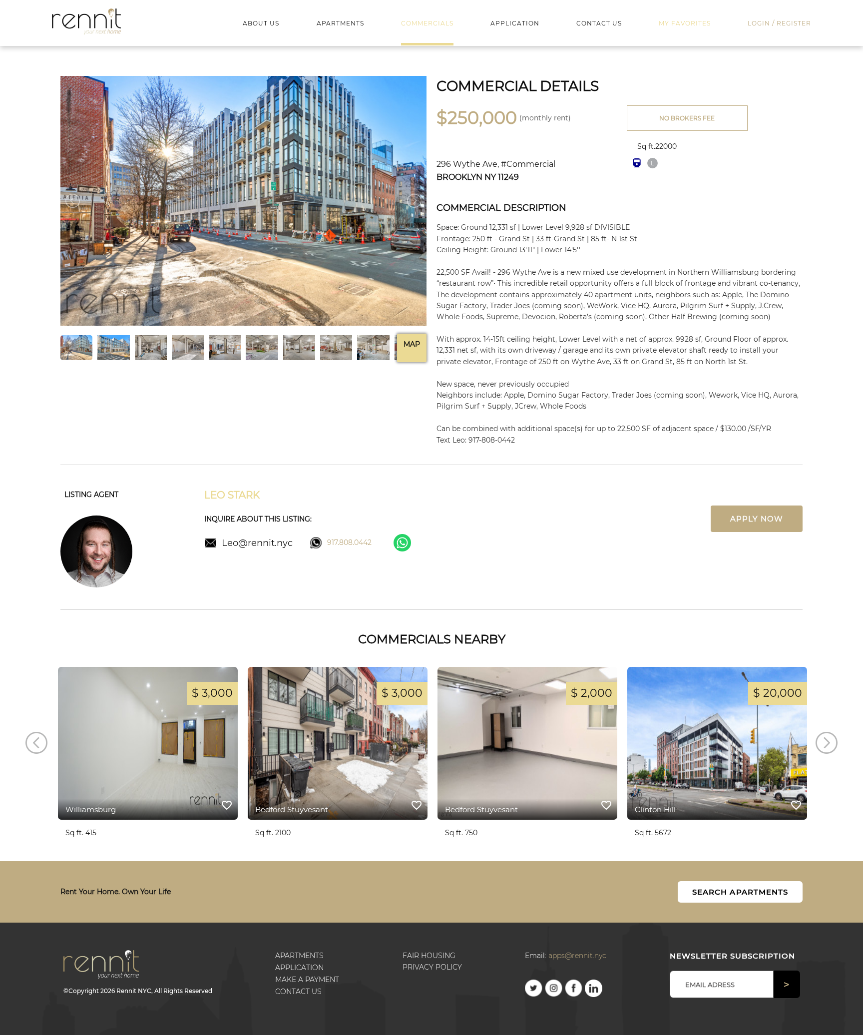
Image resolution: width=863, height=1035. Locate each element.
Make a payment (307, 979)
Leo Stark (232, 495)
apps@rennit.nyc (577, 955)
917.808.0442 (349, 542)
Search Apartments (740, 892)
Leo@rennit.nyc (257, 542)
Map (412, 344)
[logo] (86, 20)
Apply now (756, 518)
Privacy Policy (432, 967)
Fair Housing (429, 955)
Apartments (299, 955)
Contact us (298, 991)
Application (299, 967)
